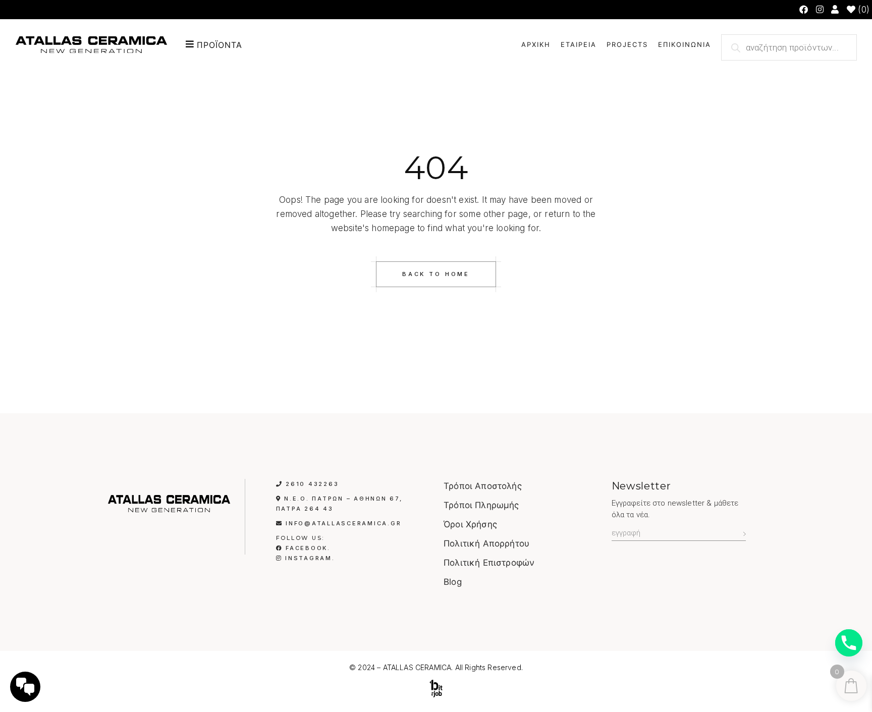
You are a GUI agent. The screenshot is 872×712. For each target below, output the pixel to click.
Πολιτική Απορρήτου (486, 543)
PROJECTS (627, 44)
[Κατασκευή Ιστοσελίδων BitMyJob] (436, 688)
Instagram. (308, 558)
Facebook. (307, 548)
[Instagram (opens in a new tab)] (820, 10)
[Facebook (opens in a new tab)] (803, 10)
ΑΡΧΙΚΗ (536, 44)
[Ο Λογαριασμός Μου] (836, 10)
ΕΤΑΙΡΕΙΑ (578, 44)
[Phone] (848, 642)
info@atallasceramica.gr (343, 523)
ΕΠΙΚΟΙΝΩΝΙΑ (684, 44)
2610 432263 (312, 483)
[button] (242, 44)
